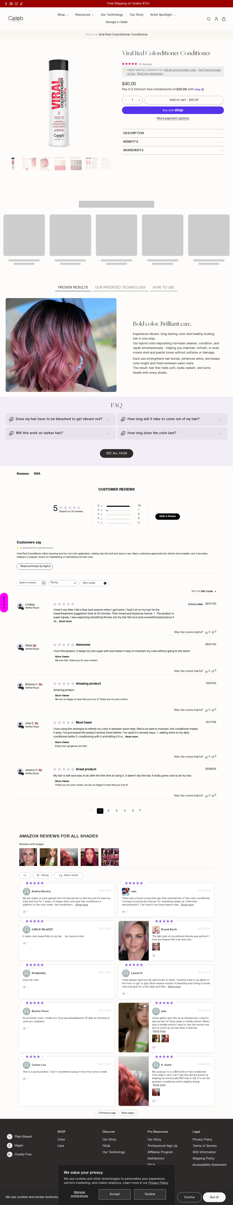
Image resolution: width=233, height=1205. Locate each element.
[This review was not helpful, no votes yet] (213, 632)
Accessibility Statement (210, 1165)
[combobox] (63, 583)
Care (60, 1146)
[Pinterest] (11, 4)
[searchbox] (28, 583)
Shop (61, 14)
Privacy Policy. (158, 1183)
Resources (82, 14)
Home (89, 34)
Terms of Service (205, 1146)
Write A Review (167, 516)
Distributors (156, 1158)
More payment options (173, 118)
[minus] (125, 100)
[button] (184, 100)
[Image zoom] (58, 102)
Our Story (136, 14)
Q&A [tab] (37, 473)
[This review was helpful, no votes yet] (206, 632)
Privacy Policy (202, 1139)
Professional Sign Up (163, 1146)
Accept (115, 1194)
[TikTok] (21, 4)
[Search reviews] (25, 875)
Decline (150, 1194)
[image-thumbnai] (13, 163)
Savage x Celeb (117, 22)
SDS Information (204, 1152)
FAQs (106, 1146)
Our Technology (112, 14)
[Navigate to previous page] (92, 810)
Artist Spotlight (161, 14)
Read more (65, 621)
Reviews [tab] (23, 474)
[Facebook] (6, 4)
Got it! (214, 1197)
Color (61, 1139)
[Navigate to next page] (141, 810)
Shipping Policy (203, 1158)
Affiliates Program (160, 1152)
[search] (208, 18)
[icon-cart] (223, 18)
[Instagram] (16, 4)
